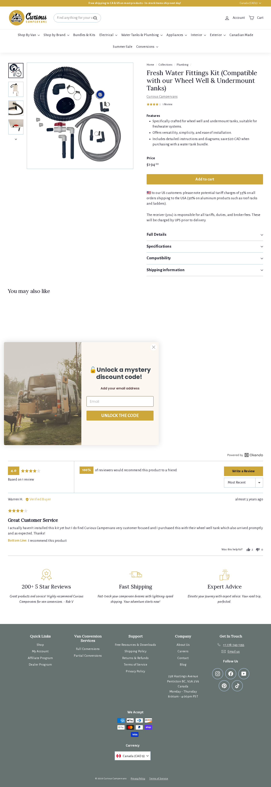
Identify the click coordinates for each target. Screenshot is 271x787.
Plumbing (182, 64)
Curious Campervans (162, 96)
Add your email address (120, 388)
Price (151, 158)
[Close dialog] (153, 347)
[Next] (16, 138)
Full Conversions (88, 649)
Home (150, 64)
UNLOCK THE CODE (120, 415)
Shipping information (166, 270)
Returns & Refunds (135, 658)
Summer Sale (122, 47)
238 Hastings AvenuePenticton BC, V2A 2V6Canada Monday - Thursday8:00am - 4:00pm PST (183, 686)
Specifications (159, 246)
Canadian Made (241, 35)
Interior (197, 35)
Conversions (145, 47)
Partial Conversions (88, 655)
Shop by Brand (55, 35)
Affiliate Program (40, 658)
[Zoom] (80, 116)
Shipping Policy (136, 651)
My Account (40, 651)
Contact (183, 658)
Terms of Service (135, 664)
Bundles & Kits (84, 35)
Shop (40, 644)
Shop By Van (27, 35)
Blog (183, 664)
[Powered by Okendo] (245, 455)
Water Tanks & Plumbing (140, 35)
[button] (159, 104)
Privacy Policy (135, 671)
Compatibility (159, 258)
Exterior (216, 35)
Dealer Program (40, 664)
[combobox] (77, 17)
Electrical (106, 35)
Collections (165, 64)
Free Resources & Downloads (135, 644)
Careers (183, 651)
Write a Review (243, 471)
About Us (183, 644)
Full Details (156, 234)
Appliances (175, 35)
